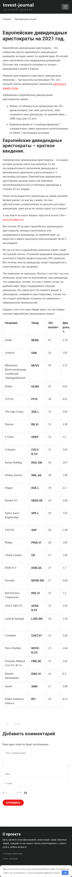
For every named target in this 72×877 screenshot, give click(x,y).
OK (65, 872)
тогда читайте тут (13, 219)
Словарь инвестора (13, 853)
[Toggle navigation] (65, 7)
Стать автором (10, 858)
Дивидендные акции (26, 19)
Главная (7, 19)
